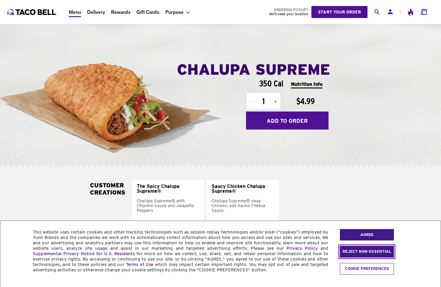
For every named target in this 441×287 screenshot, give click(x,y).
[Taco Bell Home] (33, 12)
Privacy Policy (302, 248)
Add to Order (287, 120)
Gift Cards (147, 12)
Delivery (96, 12)
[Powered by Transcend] (10, 283)
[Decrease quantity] (252, 102)
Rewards (120, 12)
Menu (75, 12)
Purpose (174, 12)
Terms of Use (139, 264)
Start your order (339, 12)
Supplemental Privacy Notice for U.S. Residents (84, 253)
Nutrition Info (306, 84)
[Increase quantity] (275, 102)
